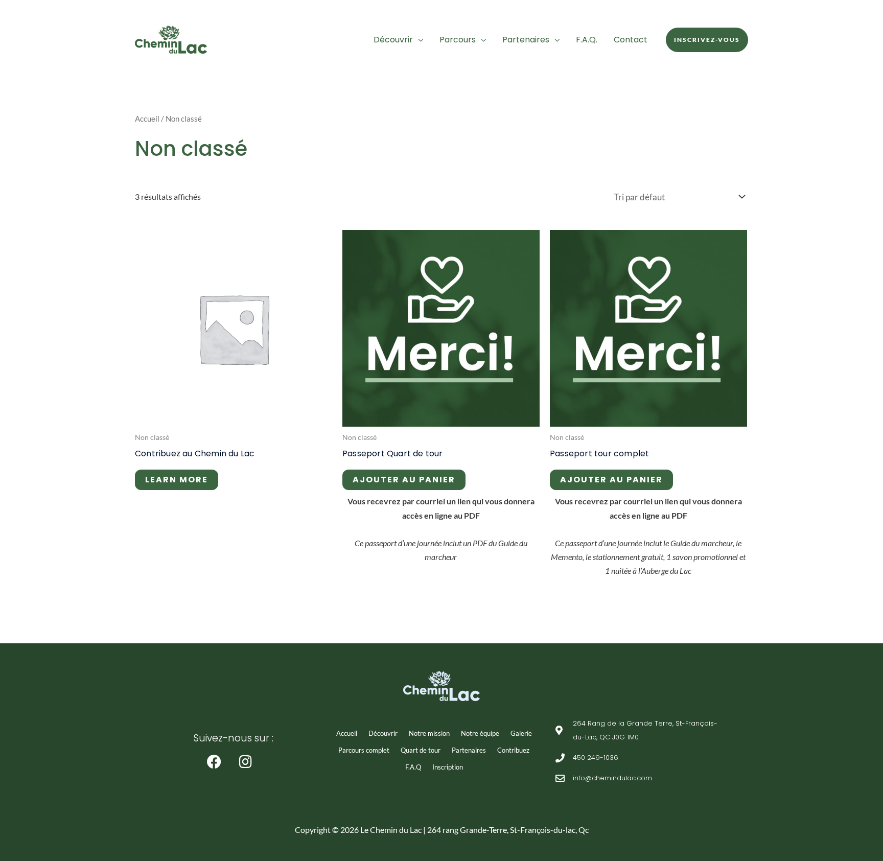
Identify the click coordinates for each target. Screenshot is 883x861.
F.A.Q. (586, 39)
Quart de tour (420, 750)
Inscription (447, 767)
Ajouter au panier (404, 479)
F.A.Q (413, 767)
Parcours (457, 39)
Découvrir (393, 39)
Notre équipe (480, 733)
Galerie (521, 733)
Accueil (147, 118)
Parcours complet (363, 750)
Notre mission (429, 733)
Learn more (176, 479)
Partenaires (525, 39)
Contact (630, 39)
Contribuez (513, 750)
